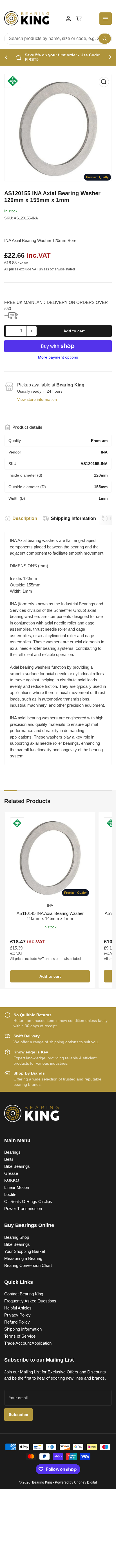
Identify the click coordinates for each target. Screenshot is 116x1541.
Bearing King (42, 1482)
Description (24, 518)
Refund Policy (17, 1322)
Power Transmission (23, 1208)
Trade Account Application (28, 1343)
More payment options (58, 357)
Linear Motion (16, 1187)
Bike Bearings (17, 1166)
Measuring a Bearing (23, 1258)
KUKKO (11, 1180)
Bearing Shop (16, 1237)
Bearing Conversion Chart (28, 1265)
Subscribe (18, 1414)
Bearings (12, 1152)
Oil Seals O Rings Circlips (28, 1201)
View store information (37, 399)
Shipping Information (73, 518)
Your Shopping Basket (24, 1251)
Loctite (10, 1194)
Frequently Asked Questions (30, 1300)
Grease (11, 1173)
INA (50, 905)
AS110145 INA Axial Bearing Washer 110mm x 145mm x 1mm (50, 916)
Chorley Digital (85, 1482)
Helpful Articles (18, 1308)
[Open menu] (105, 18)
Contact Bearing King (23, 1293)
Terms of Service (19, 1336)
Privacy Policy (17, 1315)
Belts (9, 1159)
